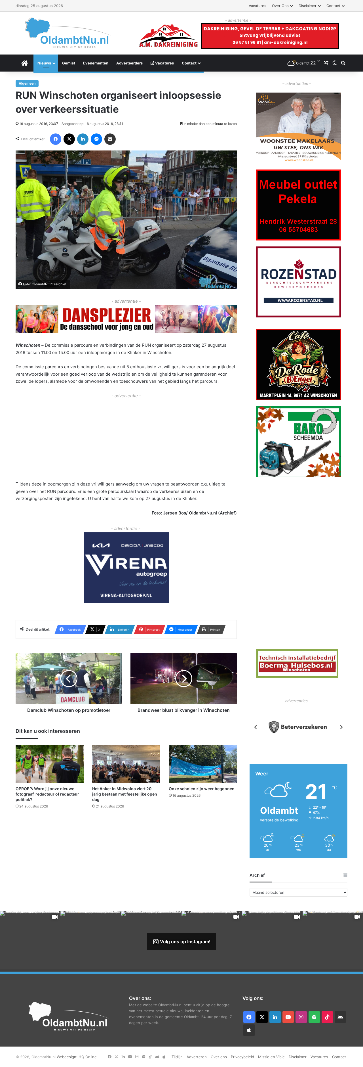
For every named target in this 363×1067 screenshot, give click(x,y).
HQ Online (88, 1057)
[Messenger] (96, 139)
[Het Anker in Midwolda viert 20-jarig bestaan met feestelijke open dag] (126, 764)
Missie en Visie (271, 1057)
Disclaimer (307, 5)
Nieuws (44, 63)
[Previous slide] (256, 727)
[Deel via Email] (110, 139)
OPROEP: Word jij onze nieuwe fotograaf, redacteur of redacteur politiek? (47, 794)
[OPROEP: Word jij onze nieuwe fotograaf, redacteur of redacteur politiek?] (50, 764)
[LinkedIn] (82, 139)
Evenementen (95, 63)
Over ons (280, 5)
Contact (333, 5)
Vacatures (257, 5)
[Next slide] (341, 727)
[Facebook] (55, 139)
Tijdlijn (177, 1057)
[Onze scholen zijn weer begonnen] (203, 764)
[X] (69, 139)
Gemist (68, 63)
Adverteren (197, 1057)
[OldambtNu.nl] (68, 32)
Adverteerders (129, 63)
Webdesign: (68, 1057)
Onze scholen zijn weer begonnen (202, 788)
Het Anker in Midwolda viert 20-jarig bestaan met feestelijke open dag (124, 794)
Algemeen (27, 83)
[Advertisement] (126, 439)
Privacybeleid (242, 1057)
